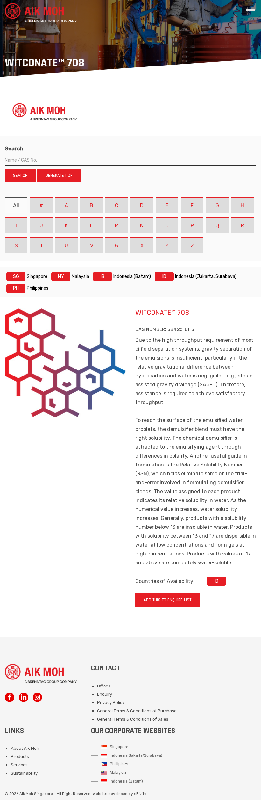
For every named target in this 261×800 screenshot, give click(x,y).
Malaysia (117, 773)
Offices (103, 686)
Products (20, 756)
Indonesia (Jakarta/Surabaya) (135, 755)
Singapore (118, 747)
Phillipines (118, 764)
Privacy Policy (110, 702)
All (16, 206)
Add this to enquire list (167, 600)
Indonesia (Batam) (126, 781)
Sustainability (24, 773)
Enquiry (104, 694)
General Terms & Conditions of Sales (132, 719)
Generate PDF (59, 175)
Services (19, 764)
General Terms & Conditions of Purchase (137, 710)
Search (14, 149)
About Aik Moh (25, 748)
